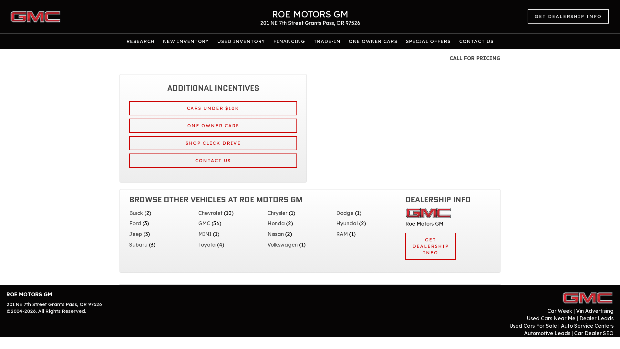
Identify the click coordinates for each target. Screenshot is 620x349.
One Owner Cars (373, 41)
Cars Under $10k (213, 108)
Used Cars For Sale (533, 326)
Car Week (559, 311)
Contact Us (476, 41)
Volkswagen (282, 244)
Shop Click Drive (213, 143)
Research (141, 41)
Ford (135, 223)
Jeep (135, 234)
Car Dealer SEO (594, 333)
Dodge (345, 213)
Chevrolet (210, 213)
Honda (276, 223)
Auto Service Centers (587, 326)
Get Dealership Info (568, 16)
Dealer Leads (596, 318)
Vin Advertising (595, 311)
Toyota (207, 244)
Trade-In (327, 41)
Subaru (138, 244)
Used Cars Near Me (551, 318)
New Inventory (186, 41)
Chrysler (277, 213)
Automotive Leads (547, 333)
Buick (136, 213)
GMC (204, 223)
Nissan (275, 234)
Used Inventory (241, 41)
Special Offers (428, 41)
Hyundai (347, 223)
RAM (342, 234)
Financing (289, 41)
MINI (205, 234)
